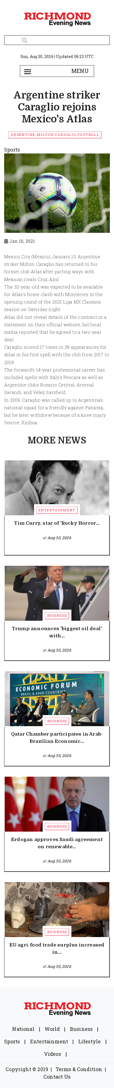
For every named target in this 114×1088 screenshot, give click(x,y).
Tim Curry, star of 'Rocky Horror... (56, 523)
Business (57, 615)
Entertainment (56, 510)
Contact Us (57, 1076)
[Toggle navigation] (27, 71)
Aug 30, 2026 (59, 537)
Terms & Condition (79, 1069)
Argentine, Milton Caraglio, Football (55, 134)
